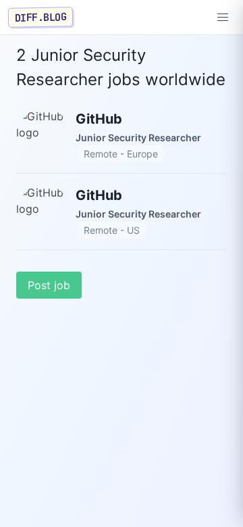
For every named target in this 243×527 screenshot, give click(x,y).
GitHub (99, 119)
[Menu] (223, 17)
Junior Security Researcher (138, 137)
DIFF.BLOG (41, 16)
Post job (49, 285)
